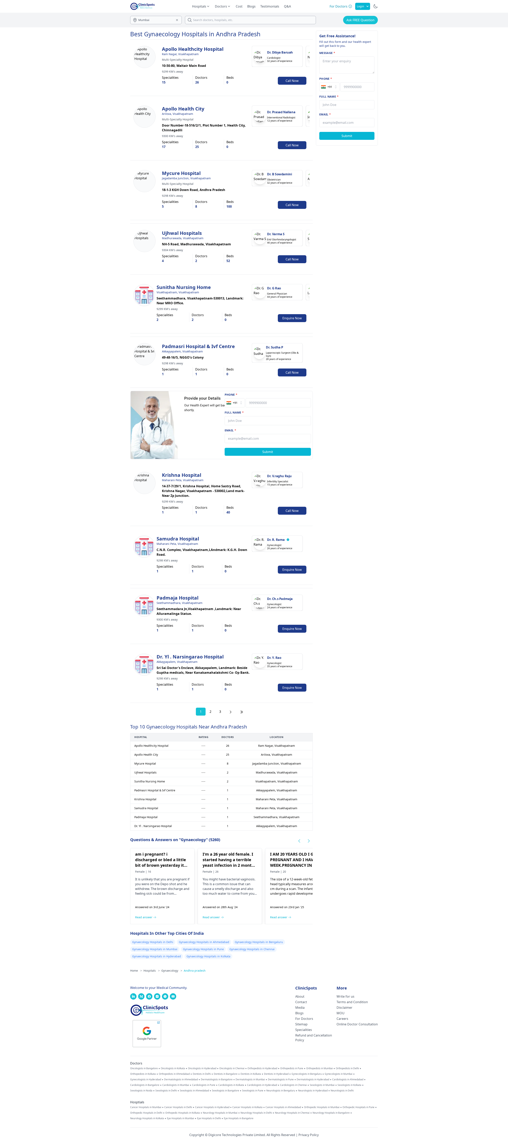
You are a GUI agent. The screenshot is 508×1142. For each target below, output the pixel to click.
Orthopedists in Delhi (347, 1068)
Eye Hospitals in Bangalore (238, 1118)
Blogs (251, 6)
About (299, 996)
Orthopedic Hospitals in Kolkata (182, 1112)
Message (327, 53)
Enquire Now (292, 318)
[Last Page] (241, 712)
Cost (239, 6)
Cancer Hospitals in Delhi (178, 1107)
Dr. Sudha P (274, 347)
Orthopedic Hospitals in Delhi (146, 1112)
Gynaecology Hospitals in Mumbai (154, 949)
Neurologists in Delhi (342, 1090)
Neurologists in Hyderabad (313, 1090)
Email (230, 430)
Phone (231, 394)
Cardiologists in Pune (203, 1085)
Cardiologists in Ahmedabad (347, 1079)
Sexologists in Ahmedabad (194, 1090)
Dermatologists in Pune (281, 1079)
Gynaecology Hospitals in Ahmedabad (204, 942)
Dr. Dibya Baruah (280, 52)
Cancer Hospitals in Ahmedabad (283, 1107)
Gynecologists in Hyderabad (145, 1079)
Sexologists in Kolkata (349, 1085)
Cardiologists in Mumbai (175, 1085)
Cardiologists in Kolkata (231, 1085)
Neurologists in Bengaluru (280, 1090)
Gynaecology (171, 970)
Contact (301, 1002)
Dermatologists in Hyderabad (313, 1079)
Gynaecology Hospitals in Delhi (152, 942)
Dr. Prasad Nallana (281, 112)
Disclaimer (344, 1007)
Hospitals (151, 970)
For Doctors (304, 1018)
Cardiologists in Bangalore (144, 1085)
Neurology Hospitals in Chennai (292, 1112)
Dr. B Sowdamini (279, 174)
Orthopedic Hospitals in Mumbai (322, 1107)
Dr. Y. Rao (274, 657)
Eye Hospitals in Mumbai (180, 1118)
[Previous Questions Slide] (299, 841)
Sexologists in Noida (141, 1090)
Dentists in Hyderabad (276, 1074)
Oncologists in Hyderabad (202, 1068)
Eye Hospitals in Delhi (209, 1118)
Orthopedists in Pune (291, 1068)
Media (300, 1007)
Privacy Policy (308, 1135)
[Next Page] (230, 712)
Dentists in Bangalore (226, 1074)
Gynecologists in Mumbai (338, 1074)
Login (360, 6)
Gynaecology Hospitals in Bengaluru (259, 942)
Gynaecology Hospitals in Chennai (252, 949)
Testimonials (269, 6)
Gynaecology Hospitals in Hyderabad (156, 956)
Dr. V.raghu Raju (279, 476)
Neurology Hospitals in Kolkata (147, 1118)
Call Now (292, 81)
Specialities (303, 1030)
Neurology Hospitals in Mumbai (220, 1112)
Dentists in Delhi (202, 1074)
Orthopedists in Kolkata (143, 1074)
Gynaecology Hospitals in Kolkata (208, 956)
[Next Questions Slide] (309, 841)
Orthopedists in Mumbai (319, 1068)
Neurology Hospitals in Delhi (256, 1112)
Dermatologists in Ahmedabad (181, 1079)
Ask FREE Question (360, 20)
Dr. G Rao (274, 288)
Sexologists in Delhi (166, 1090)
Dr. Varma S (276, 234)
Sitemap (301, 1024)
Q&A (287, 6)
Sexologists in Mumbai (322, 1085)
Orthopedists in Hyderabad (262, 1068)
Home (136, 970)
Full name (234, 412)
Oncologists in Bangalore (144, 1068)
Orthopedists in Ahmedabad (174, 1074)
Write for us (345, 996)
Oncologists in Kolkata (173, 1068)
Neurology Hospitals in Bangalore (331, 1112)
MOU (340, 1013)
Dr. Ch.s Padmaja (280, 599)
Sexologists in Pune (252, 1090)
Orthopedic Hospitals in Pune (358, 1107)
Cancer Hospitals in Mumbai (145, 1107)
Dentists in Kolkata (251, 1074)
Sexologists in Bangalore (225, 1090)
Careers (342, 1018)
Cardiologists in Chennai (293, 1085)
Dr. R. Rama (276, 539)
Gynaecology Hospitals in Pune (203, 949)
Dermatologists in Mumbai (250, 1079)
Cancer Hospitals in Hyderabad (212, 1107)
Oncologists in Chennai (231, 1068)
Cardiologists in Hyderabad (262, 1085)
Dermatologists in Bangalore (217, 1079)
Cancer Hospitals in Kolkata (247, 1107)
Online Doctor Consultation (357, 1024)
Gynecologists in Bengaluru (307, 1074)
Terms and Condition (352, 1002)
